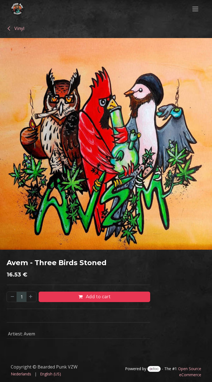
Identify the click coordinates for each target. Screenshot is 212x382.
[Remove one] (12, 297)
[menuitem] (21, 374)
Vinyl (18, 28)
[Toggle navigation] (195, 9)
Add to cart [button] (98, 296)
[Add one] (31, 297)
